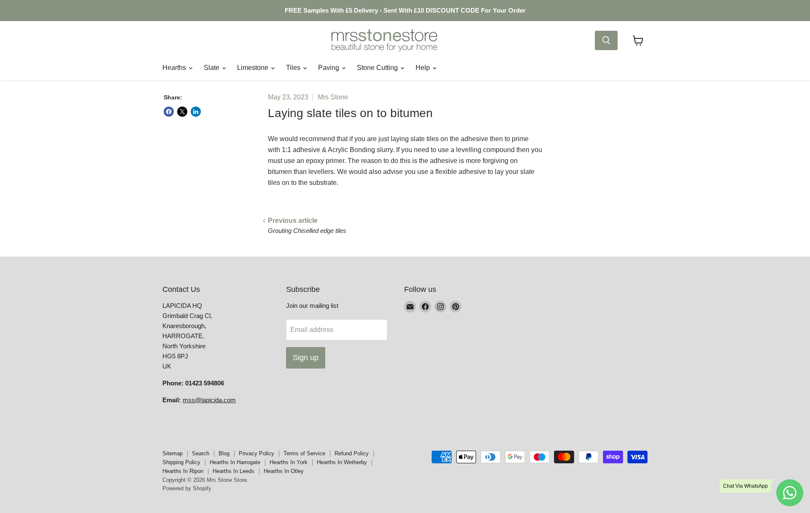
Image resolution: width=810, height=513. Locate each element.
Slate (212, 67)
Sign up (306, 357)
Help (424, 67)
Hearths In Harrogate (235, 462)
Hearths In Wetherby (342, 462)
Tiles (294, 67)
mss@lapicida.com (209, 399)
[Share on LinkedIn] (196, 112)
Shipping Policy (181, 462)
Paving (329, 67)
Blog (224, 453)
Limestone (253, 67)
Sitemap (172, 453)
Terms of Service (304, 453)
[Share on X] (182, 112)
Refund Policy (352, 453)
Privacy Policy (256, 453)
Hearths (175, 67)
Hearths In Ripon (182, 471)
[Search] (606, 40)
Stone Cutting (378, 67)
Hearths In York (289, 462)
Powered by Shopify (186, 488)
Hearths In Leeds (233, 471)
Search (200, 453)
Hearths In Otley (284, 471)
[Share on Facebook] (169, 112)
